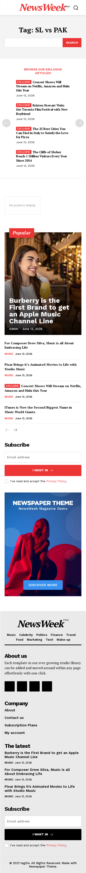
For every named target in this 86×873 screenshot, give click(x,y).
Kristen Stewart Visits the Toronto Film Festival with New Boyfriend (41, 109)
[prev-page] (6, 123)
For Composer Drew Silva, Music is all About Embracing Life (37, 772)
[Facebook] (10, 686)
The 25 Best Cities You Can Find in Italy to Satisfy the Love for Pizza (42, 133)
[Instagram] (22, 686)
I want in (40, 470)
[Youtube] (47, 686)
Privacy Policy (56, 481)
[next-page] (79, 123)
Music (9, 353)
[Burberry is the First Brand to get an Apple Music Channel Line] (43, 283)
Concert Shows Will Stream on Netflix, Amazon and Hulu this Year (42, 86)
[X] (34, 686)
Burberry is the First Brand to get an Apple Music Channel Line (39, 310)
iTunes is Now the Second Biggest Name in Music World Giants (38, 409)
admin (13, 329)
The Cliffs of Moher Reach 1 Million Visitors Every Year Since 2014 (41, 156)
